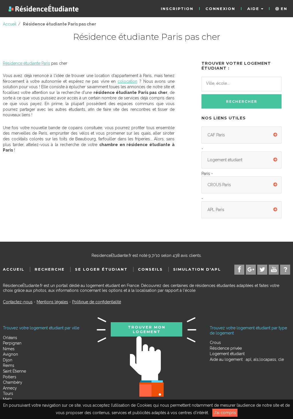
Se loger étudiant (101, 269)
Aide (254, 8)
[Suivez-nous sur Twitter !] (262, 270)
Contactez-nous (18, 302)
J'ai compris (225, 412)
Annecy (10, 388)
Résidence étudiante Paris (26, 63)
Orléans (10, 337)
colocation (127, 81)
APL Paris (215, 209)
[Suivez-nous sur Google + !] (251, 270)
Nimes (9, 349)
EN (283, 8)
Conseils (150, 269)
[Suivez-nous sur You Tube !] (274, 270)
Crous (215, 342)
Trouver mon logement (146, 329)
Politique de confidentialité (96, 302)
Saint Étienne (14, 371)
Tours (8, 393)
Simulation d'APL (197, 269)
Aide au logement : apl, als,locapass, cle (247, 359)
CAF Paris (216, 135)
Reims (8, 365)
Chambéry (12, 382)
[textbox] (231, 83)
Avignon (10, 354)
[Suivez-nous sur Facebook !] (239, 270)
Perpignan (12, 343)
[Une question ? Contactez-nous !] (285, 270)
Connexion (220, 8)
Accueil (13, 269)
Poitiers (9, 377)
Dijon (7, 360)
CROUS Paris (219, 184)
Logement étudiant (224, 160)
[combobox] (241, 84)
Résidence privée (226, 348)
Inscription (177, 8)
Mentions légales (52, 302)
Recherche (50, 269)
